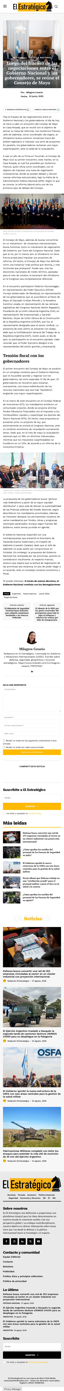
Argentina (16, 594)
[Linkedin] (32, 671)
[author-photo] (5, 980)
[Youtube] (38, 1241)
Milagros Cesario (34, 92)
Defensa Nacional (11, 1303)
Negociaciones (10, 597)
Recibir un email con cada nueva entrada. (25, 747)
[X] (25, 774)
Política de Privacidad (38, 1362)
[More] (46, 774)
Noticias (18, 58)
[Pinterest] (32, 774)
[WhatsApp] (39, 774)
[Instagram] (14, 1241)
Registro (30, 806)
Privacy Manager (12, 1389)
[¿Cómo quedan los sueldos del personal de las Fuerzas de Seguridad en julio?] (11, 852)
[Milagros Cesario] (32, 637)
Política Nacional (40, 58)
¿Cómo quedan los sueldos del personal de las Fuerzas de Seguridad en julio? (41, 852)
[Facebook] (18, 774)
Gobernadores (29, 594)
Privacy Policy (34, 813)
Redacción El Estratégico (18, 981)
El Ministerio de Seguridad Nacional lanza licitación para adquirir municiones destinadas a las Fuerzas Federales (17, 613)
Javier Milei (44, 594)
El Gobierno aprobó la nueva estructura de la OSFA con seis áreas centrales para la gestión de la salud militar (41, 867)
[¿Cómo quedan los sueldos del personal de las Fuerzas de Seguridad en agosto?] (11, 897)
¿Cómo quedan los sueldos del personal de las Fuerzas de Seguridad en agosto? (41, 897)
